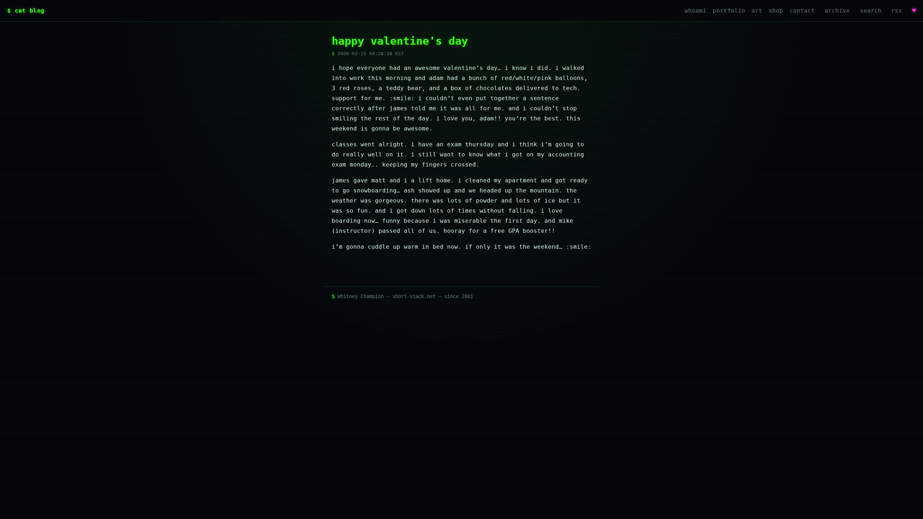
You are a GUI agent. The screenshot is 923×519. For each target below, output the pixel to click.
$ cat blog (25, 10)
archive (837, 10)
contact (802, 10)
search (871, 10)
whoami (695, 10)
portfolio (729, 10)
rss (896, 10)
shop (776, 10)
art (756, 10)
